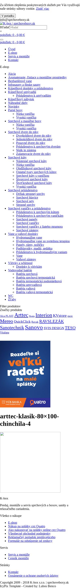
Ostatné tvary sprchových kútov (36, 172)
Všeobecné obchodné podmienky (29, 533)
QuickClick (22, 321)
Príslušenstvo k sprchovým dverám (38, 146)
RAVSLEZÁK (51, 321)
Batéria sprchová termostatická (35, 277)
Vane (19, 255)
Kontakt (13, 60)
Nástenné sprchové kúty (31, 161)
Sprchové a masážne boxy (24, 121)
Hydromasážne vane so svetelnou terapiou (43, 241)
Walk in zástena (26, 150)
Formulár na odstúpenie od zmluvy (30, 541)
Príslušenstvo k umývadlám (33, 95)
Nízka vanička (25, 113)
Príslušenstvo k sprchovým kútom (37, 212)
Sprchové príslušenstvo (22, 190)
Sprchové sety (25, 201)
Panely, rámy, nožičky (30, 244)
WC (10, 295)
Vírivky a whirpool (20, 263)
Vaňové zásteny (26, 259)
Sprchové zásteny (27, 230)
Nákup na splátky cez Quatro (26, 526)
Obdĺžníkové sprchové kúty (33, 168)
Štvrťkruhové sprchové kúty (34, 183)
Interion (43, 315)
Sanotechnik (12, 327)
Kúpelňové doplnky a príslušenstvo (30, 88)
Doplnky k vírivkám (29, 266)
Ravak (34, 321)
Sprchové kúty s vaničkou (32, 175)
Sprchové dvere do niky (23, 132)
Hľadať (5, 27)
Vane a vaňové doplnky (23, 234)
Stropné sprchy (25, 204)
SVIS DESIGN (54, 328)
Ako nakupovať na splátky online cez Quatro (36, 530)
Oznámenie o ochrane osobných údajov (33, 575)
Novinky (13, 106)
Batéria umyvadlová (29, 285)
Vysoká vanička (26, 117)
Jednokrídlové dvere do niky (34, 139)
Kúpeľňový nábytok (21, 99)
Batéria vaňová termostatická (34, 292)
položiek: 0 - (12, 35)
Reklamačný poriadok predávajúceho (31, 537)
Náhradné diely (18, 103)
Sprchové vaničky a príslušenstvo (29, 208)
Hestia (32, 316)
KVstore (60, 315)
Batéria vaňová (25, 288)
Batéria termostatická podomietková (39, 281)
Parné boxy (15, 110)
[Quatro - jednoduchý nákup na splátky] (25, 406)
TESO (70, 328)
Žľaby (12, 299)
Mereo (6, 321)
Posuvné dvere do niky (30, 143)
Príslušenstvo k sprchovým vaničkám (39, 215)
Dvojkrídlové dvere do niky (33, 135)
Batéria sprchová (26, 274)
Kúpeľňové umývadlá (22, 92)
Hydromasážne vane (29, 237)
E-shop (12, 52)
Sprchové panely (26, 219)
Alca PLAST (6, 316)
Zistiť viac (42, 8)
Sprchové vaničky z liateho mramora (39, 226)
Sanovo (34, 327)
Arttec (21, 315)
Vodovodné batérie (20, 270)
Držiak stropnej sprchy (30, 194)
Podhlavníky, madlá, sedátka (34, 248)
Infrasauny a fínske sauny (24, 84)
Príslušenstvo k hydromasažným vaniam (41, 252)
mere (70, 316)
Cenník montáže (18, 558)
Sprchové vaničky (27, 223)
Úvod (11, 49)
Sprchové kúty (17, 157)
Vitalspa (4, 332)
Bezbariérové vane (20, 81)
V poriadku (8, 15)
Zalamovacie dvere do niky (33, 153)
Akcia (12, 73)
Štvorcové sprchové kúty (32, 179)
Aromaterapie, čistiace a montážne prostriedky (37, 77)
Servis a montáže (19, 56)
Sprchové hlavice (27, 197)
